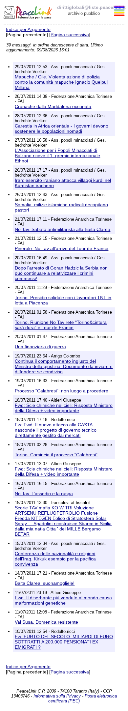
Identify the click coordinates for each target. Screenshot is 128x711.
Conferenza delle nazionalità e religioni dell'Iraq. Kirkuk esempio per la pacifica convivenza (55, 559)
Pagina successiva (70, 34)
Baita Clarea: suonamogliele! (45, 583)
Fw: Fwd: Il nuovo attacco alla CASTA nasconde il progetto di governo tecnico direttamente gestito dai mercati (55, 430)
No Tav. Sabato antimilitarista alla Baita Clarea (62, 229)
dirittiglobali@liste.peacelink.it (91, 7)
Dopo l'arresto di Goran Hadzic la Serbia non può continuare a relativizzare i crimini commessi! (61, 273)
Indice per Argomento (28, 29)
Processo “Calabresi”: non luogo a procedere (61, 390)
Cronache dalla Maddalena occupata (53, 106)
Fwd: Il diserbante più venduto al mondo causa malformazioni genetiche (63, 600)
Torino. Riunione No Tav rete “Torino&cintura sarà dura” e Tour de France (61, 325)
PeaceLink (28, 11)
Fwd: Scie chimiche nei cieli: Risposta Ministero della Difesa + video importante (64, 408)
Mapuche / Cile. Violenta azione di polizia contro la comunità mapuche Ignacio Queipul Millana (61, 82)
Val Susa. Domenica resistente (46, 622)
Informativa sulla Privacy (57, 696)
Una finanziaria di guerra (40, 346)
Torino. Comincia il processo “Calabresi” (56, 454)
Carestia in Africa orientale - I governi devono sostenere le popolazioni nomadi (61, 128)
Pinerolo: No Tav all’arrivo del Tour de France (61, 248)
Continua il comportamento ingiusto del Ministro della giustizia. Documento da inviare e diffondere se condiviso (64, 366)
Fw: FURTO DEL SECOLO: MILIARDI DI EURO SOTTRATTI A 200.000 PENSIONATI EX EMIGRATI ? (64, 642)
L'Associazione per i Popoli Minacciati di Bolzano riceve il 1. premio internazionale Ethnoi (57, 155)
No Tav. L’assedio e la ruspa (44, 493)
